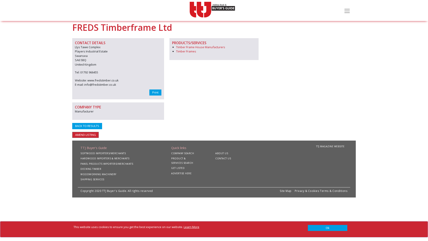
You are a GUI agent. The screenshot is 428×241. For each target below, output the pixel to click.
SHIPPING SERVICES (92, 179)
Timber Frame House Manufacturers (200, 47)
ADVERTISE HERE (181, 173)
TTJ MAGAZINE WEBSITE (330, 146)
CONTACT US (223, 158)
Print (155, 92)
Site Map (286, 191)
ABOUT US (221, 153)
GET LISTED (178, 168)
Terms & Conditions (334, 191)
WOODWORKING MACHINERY (98, 174)
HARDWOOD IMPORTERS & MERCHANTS (104, 158)
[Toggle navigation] (347, 10)
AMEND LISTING (85, 135)
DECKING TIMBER (90, 168)
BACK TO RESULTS (87, 126)
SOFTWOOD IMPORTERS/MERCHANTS (103, 153)
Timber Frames (186, 51)
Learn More (191, 227)
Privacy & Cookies (307, 191)
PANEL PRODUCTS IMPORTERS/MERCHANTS (106, 163)
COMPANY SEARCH (182, 153)
